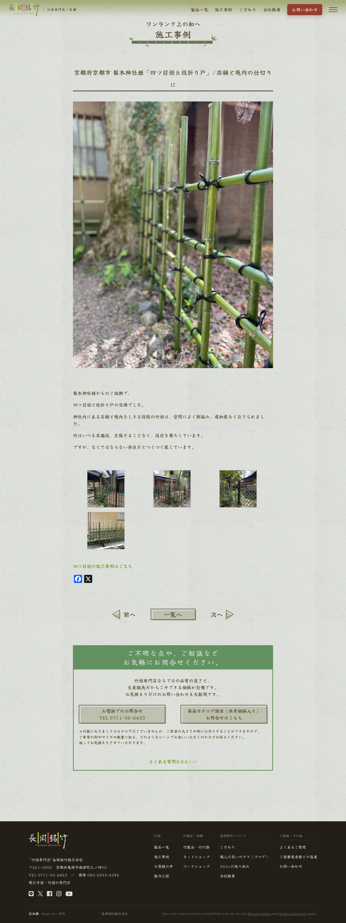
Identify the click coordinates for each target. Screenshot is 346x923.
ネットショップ (196, 856)
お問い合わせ (305, 9)
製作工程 (161, 875)
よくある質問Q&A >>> (173, 761)
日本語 (34, 913)
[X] (40, 894)
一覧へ (173, 614)
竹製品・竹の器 (196, 847)
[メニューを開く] (333, 9)
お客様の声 (163, 866)
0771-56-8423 (52, 874)
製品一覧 (199, 9)
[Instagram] (59, 894)
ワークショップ (196, 866)
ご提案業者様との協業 (298, 856)
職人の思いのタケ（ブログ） (244, 856)
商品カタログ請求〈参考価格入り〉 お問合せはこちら (223, 714)
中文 (62, 913)
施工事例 (223, 9)
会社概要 (272, 9)
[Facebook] (49, 894)
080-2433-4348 (103, 874)
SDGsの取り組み (234, 866)
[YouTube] (69, 894)
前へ (129, 614)
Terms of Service (292, 913)
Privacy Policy (259, 913)
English (48, 913)
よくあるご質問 (292, 847)
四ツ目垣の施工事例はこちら (102, 566)
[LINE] (31, 894)
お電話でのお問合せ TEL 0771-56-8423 (122, 714)
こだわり (247, 9)
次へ (216, 614)
